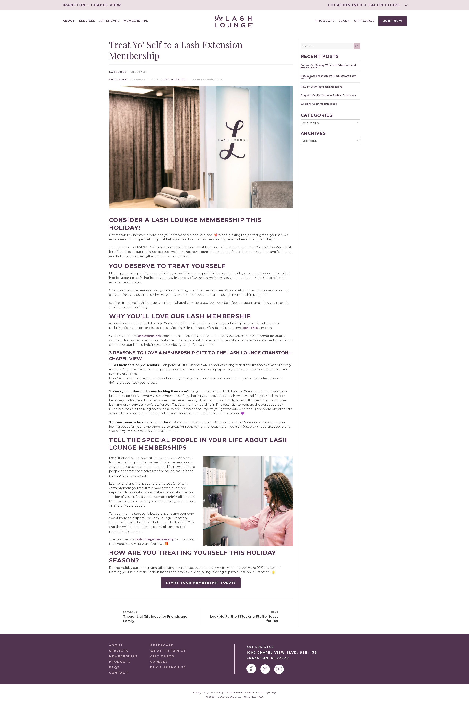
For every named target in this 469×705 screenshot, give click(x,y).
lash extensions (149, 336)
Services (118, 651)
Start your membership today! (201, 582)
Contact (118, 673)
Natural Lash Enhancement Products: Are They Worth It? (328, 77)
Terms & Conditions (244, 692)
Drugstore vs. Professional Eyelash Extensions (328, 95)
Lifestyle (138, 72)
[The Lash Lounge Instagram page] (265, 669)
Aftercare (109, 21)
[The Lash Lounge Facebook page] (251, 668)
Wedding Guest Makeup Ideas (319, 103)
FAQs (114, 667)
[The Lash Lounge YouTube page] (279, 669)
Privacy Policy (200, 692)
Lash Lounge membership (154, 539)
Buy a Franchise (168, 667)
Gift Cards (364, 21)
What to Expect (168, 651)
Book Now (392, 21)
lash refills (250, 328)
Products (325, 21)
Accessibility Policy (266, 692)
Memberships (136, 21)
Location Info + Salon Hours (365, 5)
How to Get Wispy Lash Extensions (321, 86)
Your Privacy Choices (221, 692)
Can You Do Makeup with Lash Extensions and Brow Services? (328, 66)
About (116, 645)
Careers (159, 662)
